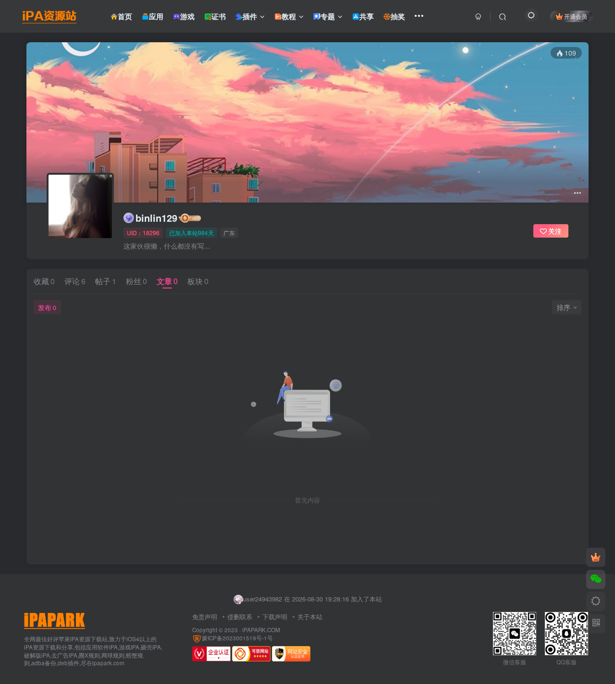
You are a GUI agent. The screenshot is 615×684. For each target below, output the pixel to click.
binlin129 (156, 218)
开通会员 (575, 16)
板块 (198, 281)
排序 (563, 307)
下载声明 (274, 616)
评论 (75, 281)
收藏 (44, 281)
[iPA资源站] (54, 619)
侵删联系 (239, 616)
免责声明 (204, 616)
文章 (167, 281)
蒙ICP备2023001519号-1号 (237, 638)
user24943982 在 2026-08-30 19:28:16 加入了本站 (312, 598)
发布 (47, 307)
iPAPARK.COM (261, 630)
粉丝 (136, 281)
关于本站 (309, 616)
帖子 (105, 281)
